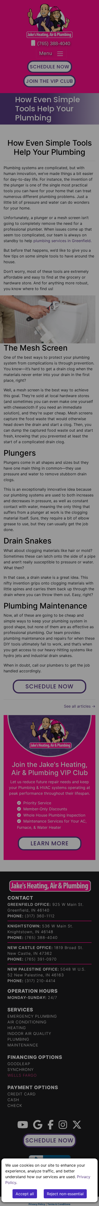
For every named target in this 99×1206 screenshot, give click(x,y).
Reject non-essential (65, 1193)
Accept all (25, 1193)
